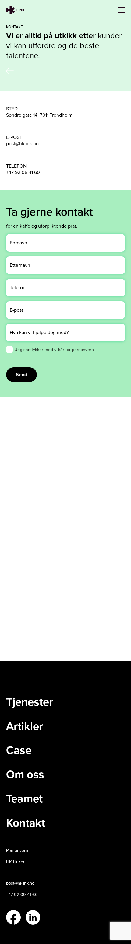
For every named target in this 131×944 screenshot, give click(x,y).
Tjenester (29, 702)
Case (18, 750)
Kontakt (25, 823)
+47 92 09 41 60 (23, 172)
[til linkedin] (33, 917)
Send (21, 374)
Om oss (25, 774)
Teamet (24, 799)
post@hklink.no (22, 143)
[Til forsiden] (15, 10)
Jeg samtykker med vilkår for (54, 349)
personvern (83, 349)
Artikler (24, 726)
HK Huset (15, 862)
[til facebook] (13, 917)
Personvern (17, 850)
